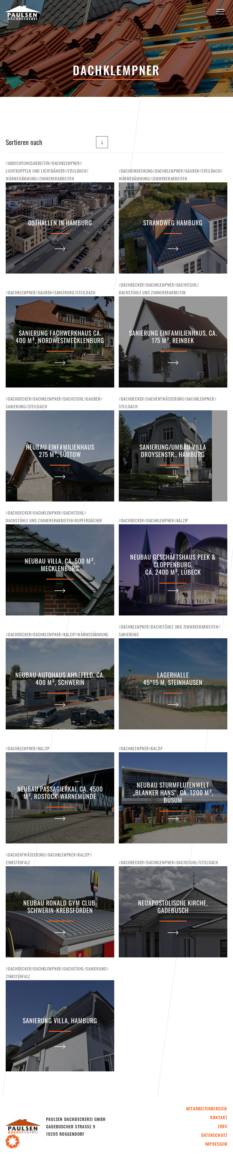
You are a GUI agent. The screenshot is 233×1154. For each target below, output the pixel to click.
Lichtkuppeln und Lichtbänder (35, 171)
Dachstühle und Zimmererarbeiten (152, 292)
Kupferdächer (88, 520)
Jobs (222, 1126)
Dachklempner (66, 163)
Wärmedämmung (21, 178)
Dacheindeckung (137, 171)
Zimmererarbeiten (56, 178)
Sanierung (64, 292)
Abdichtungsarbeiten (29, 163)
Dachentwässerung (165, 398)
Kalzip (182, 520)
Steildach (76, 171)
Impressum (216, 1144)
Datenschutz (214, 1135)
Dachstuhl (186, 285)
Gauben (192, 171)
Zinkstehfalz (18, 862)
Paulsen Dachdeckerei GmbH (22, 13)
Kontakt (218, 1117)
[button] (12, 1141)
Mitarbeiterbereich (206, 1108)
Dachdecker (132, 285)
